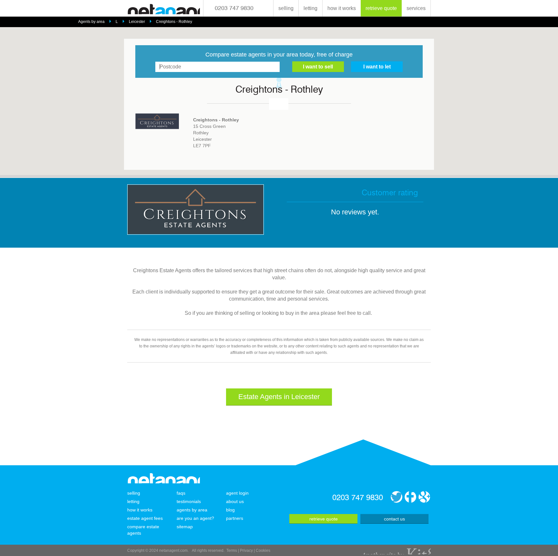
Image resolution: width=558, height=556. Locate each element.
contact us (394, 518)
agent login (237, 493)
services (416, 8)
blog (230, 509)
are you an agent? (195, 518)
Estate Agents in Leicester (279, 397)
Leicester (137, 21)
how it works (341, 8)
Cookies (263, 550)
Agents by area (91, 21)
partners (234, 518)
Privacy (246, 550)
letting (310, 8)
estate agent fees (145, 518)
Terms (231, 550)
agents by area (192, 509)
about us (235, 501)
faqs (181, 493)
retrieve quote (381, 8)
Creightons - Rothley (174, 21)
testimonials (189, 501)
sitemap (185, 526)
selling (286, 8)
